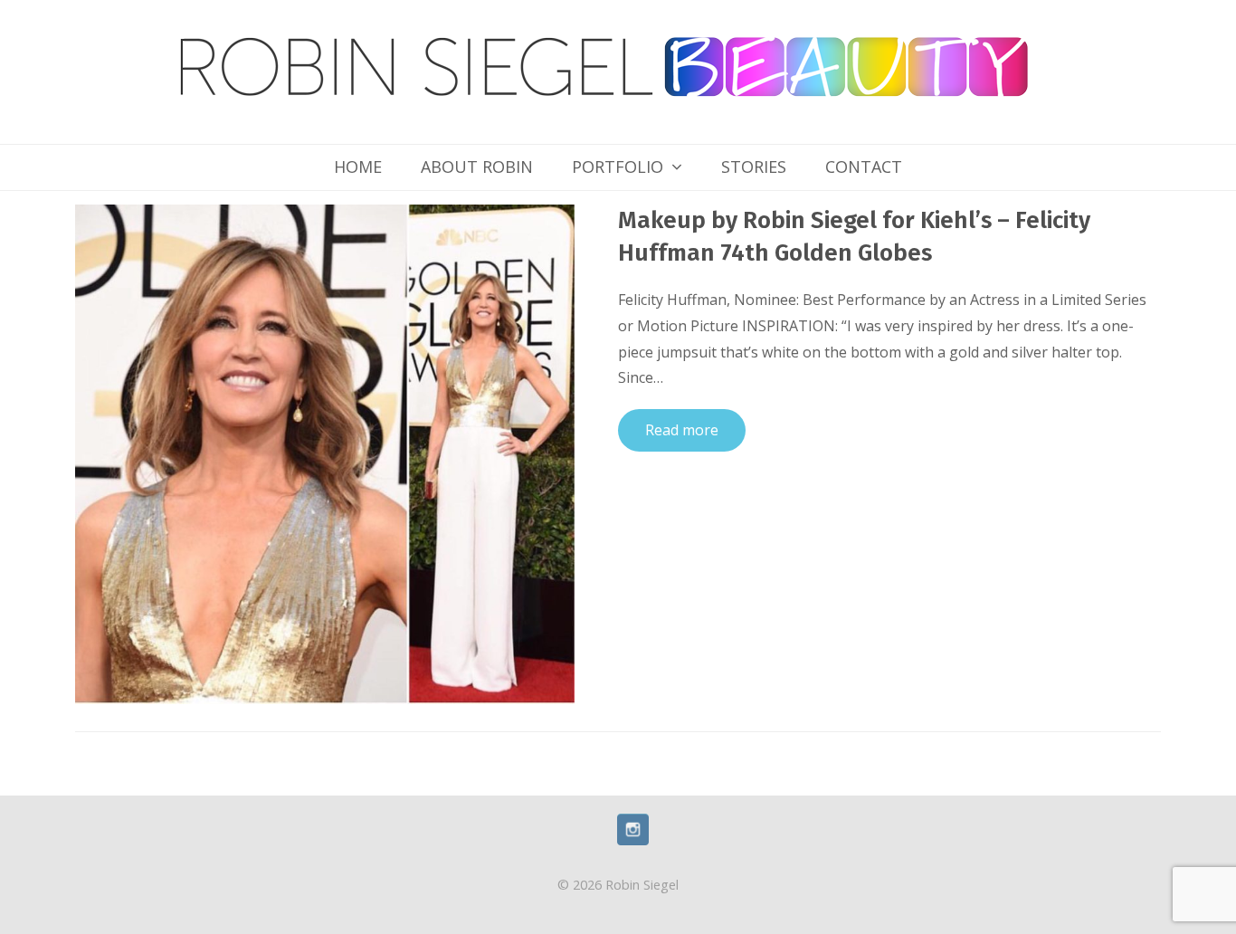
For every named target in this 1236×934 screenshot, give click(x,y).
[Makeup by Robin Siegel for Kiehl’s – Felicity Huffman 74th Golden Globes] (325, 452)
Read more (681, 430)
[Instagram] (633, 840)
